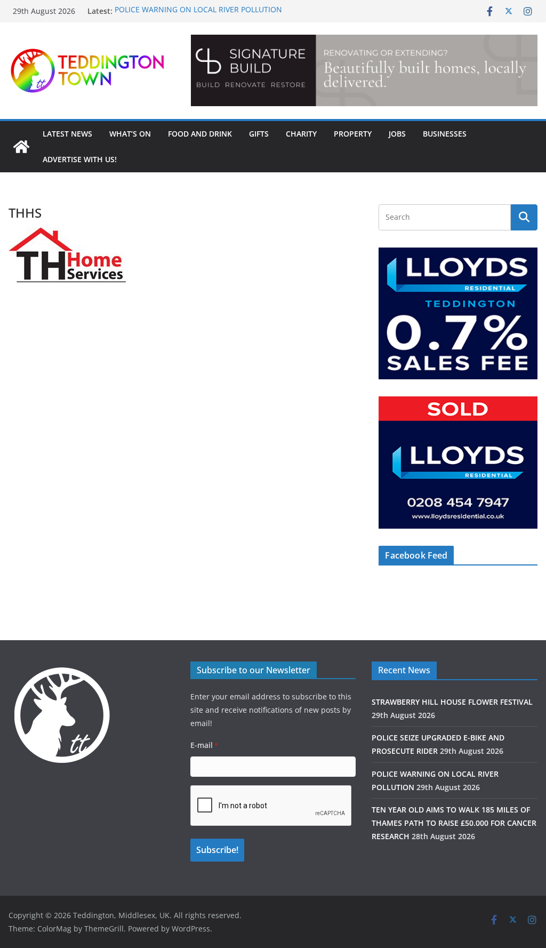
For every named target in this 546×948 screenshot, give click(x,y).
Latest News (67, 134)
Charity (301, 134)
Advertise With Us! (80, 159)
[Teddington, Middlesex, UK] (21, 147)
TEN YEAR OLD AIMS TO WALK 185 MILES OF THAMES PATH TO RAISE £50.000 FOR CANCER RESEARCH (454, 822)
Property (353, 134)
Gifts (259, 134)
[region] (364, 70)
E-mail (204, 745)
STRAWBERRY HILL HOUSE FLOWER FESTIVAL (452, 702)
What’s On (130, 134)
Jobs (397, 134)
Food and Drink (200, 134)
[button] (364, 70)
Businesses (445, 134)
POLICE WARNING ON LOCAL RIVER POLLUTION (198, 11)
